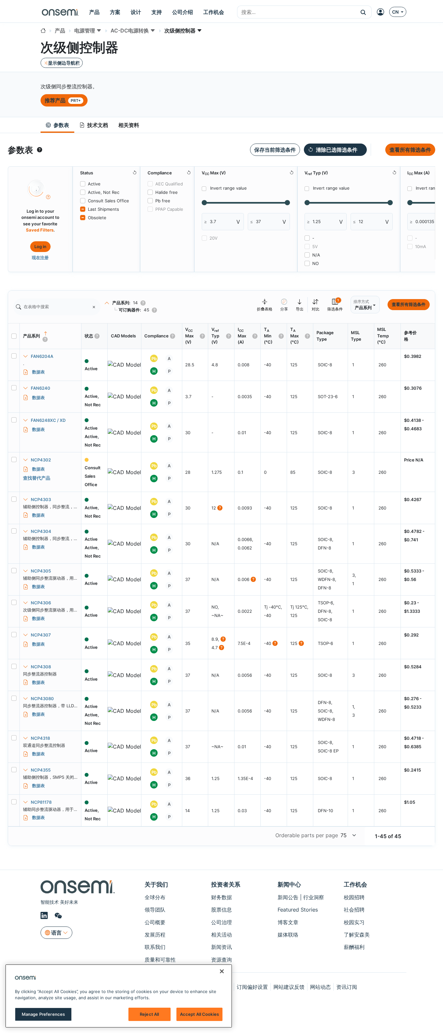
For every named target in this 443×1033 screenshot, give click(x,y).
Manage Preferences (43, 1014)
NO (315, 263)
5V (315, 246)
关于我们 (156, 884)
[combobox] (296, 12)
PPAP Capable (169, 209)
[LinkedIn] (45, 916)
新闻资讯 (221, 947)
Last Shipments (103, 209)
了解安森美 (357, 934)
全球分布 (155, 897)
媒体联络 (288, 934)
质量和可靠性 (160, 959)
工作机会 (355, 884)
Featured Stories (298, 909)
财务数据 (221, 897)
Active (94, 183)
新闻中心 (289, 884)
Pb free (162, 200)
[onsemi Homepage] (60, 12)
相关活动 (221, 934)
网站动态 (320, 987)
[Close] (222, 971)
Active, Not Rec (103, 192)
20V (214, 238)
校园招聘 (354, 897)
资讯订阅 (346, 987)
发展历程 (155, 934)
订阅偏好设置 (252, 987)
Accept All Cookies (199, 1014)
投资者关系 (225, 884)
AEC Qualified (169, 183)
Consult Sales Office (108, 200)
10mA (420, 246)
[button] (363, 12)
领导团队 (155, 909)
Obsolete (97, 217)
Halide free (166, 192)
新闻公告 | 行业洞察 (301, 897)
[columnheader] (50, 336)
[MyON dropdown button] (382, 12)
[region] (118, 996)
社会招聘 (354, 909)
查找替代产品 (36, 478)
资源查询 (221, 959)
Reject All (149, 1014)
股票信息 (221, 909)
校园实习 (354, 922)
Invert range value (228, 188)
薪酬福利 (354, 947)
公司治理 (221, 922)
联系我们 (155, 947)
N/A (316, 255)
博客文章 (288, 922)
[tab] (57, 125)
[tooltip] (39, 150)
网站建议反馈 (289, 987)
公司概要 (155, 922)
